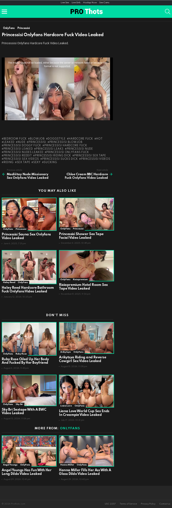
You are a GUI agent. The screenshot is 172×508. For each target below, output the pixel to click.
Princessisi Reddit (18, 155)
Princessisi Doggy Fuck (22, 145)
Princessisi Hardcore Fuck (65, 145)
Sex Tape (23, 162)
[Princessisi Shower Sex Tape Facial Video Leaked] (86, 214)
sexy (37, 162)
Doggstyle (56, 139)
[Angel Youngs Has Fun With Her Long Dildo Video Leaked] (29, 451)
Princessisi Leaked (18, 149)
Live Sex (65, 3)
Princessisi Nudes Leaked (23, 152)
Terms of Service (128, 504)
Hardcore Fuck (81, 139)
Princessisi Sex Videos (21, 159)
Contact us (164, 504)
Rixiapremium (80, 279)
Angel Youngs (10, 465)
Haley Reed (9, 282)
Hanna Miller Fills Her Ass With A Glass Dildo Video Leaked (85, 472)
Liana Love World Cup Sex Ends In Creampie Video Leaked (84, 413)
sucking (50, 162)
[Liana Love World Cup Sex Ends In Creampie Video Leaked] (86, 391)
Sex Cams (104, 3)
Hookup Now (90, 3)
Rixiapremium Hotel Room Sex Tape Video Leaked (83, 286)
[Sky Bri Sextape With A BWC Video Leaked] (29, 390)
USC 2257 (110, 504)
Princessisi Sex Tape (90, 155)
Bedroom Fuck (15, 139)
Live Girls (76, 3)
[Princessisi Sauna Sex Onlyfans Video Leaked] (29, 214)
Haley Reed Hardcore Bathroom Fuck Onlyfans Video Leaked (28, 289)
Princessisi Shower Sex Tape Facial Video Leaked (81, 236)
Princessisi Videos (95, 159)
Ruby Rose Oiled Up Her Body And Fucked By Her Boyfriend (25, 361)
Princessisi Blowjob (65, 142)
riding (9, 162)
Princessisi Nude (80, 149)
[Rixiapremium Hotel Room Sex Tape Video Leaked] (86, 265)
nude (22, 142)
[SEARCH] (167, 11)
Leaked (9, 142)
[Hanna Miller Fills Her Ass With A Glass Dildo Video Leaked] (86, 451)
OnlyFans (8, 229)
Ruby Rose (21, 354)
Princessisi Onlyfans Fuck (67, 152)
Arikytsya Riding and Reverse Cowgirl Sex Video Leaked (82, 359)
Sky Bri (19, 404)
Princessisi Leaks (49, 149)
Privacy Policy (148, 504)
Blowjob (37, 139)
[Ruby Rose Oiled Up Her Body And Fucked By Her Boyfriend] (29, 339)
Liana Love (66, 406)
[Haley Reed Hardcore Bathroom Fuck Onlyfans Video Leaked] (29, 267)
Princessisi (37, 142)
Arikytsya (65, 352)
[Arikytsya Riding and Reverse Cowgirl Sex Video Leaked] (86, 338)
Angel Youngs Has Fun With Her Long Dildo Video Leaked (26, 472)
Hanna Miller (67, 465)
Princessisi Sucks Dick (60, 159)
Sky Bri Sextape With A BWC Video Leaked (24, 411)
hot (99, 139)
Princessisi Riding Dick (53, 155)
